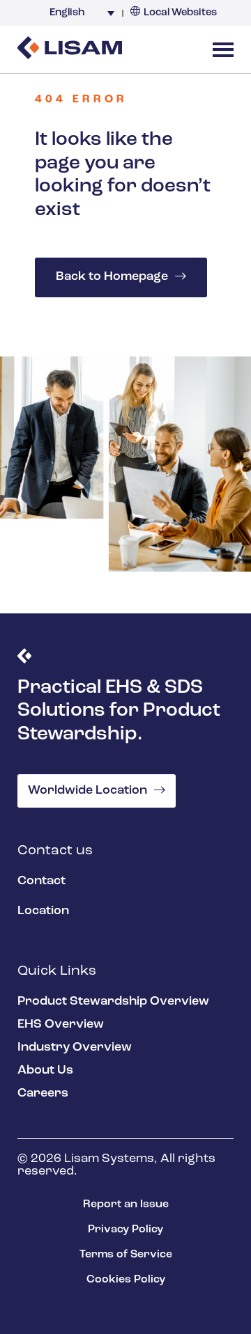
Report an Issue (126, 1204)
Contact (41, 881)
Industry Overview (74, 1048)
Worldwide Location (87, 791)
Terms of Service (125, 1254)
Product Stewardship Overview (113, 1002)
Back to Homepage (112, 277)
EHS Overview (60, 1025)
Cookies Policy (125, 1279)
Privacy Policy (125, 1229)
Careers (42, 1094)
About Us (45, 1071)
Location (43, 911)
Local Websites (180, 13)
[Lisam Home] (69, 49)
